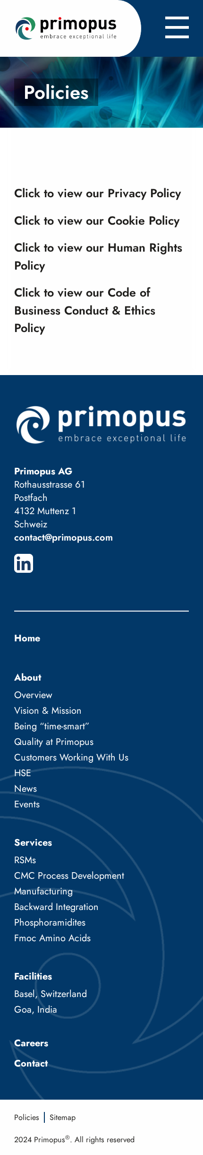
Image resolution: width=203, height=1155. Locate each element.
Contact (31, 1063)
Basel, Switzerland (50, 994)
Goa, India (35, 1009)
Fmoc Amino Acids (52, 938)
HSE (22, 773)
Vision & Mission (48, 711)
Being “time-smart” (52, 726)
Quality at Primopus (53, 742)
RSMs (25, 860)
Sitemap (63, 1117)
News (25, 789)
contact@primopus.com (63, 537)
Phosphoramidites (49, 922)
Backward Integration (56, 907)
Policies (26, 1117)
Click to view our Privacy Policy (97, 192)
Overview (33, 695)
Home (27, 638)
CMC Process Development (69, 876)
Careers (31, 1043)
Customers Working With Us (71, 757)
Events (27, 804)
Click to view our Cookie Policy (96, 220)
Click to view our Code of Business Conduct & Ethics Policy (84, 310)
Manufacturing (43, 891)
